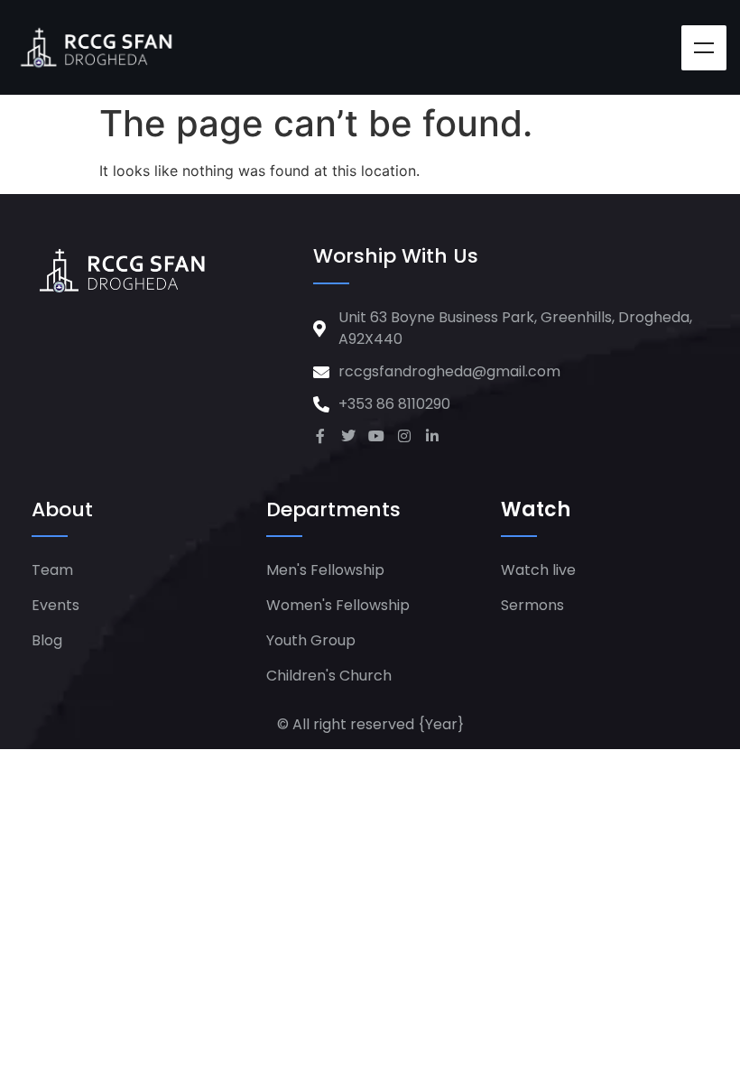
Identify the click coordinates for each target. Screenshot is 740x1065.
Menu (703, 47)
